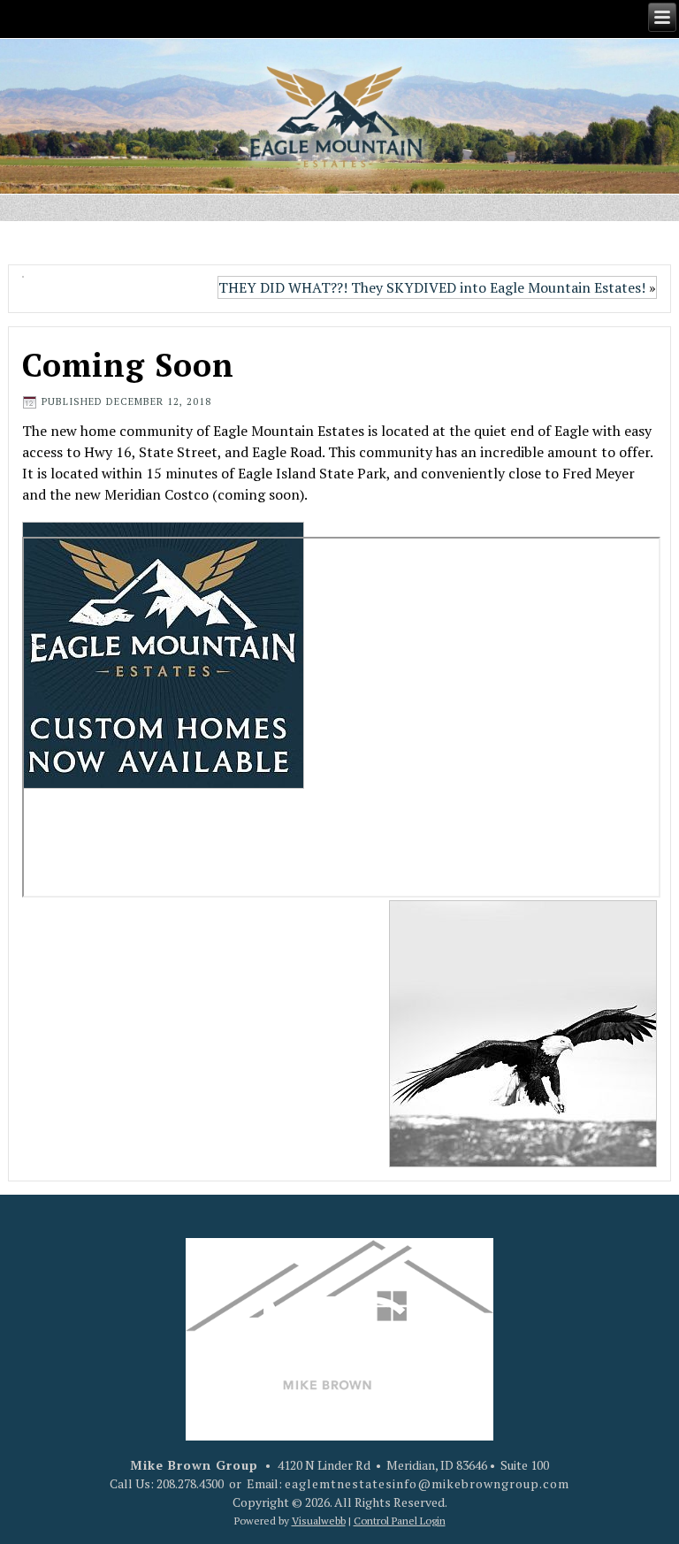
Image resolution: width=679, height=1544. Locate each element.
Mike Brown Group (194, 1464)
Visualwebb (319, 1520)
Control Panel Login (400, 1520)
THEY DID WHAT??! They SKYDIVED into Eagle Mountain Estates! (431, 287)
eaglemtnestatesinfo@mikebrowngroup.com (427, 1483)
